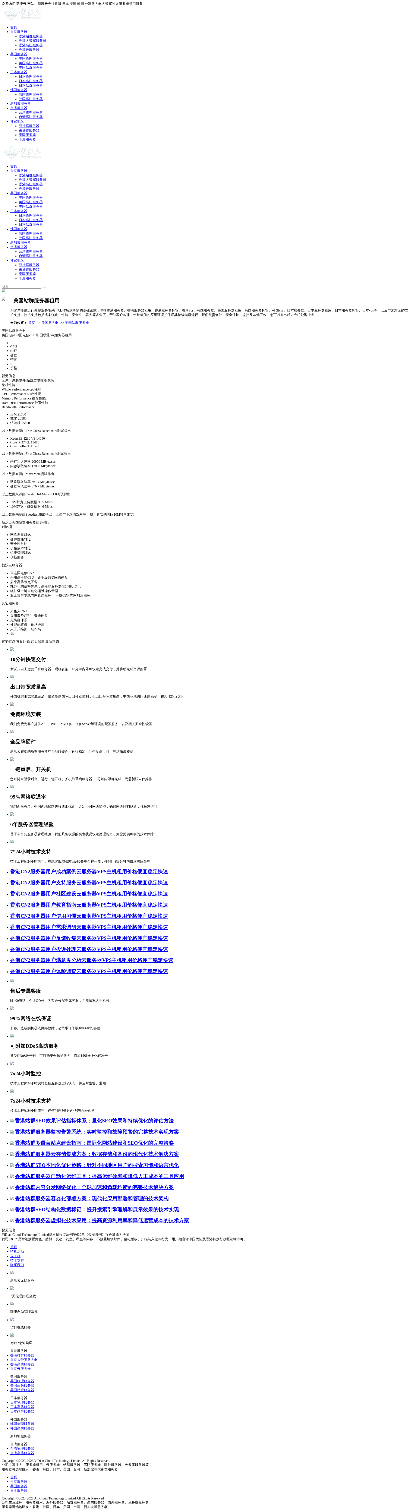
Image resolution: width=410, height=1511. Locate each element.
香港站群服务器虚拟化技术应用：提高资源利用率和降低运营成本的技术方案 (102, 1220)
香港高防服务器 (31, 45)
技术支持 (17, 1260)
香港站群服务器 (31, 36)
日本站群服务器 (31, 85)
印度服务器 (27, 139)
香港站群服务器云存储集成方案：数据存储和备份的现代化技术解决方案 (97, 1154)
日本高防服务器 (31, 81)
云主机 (15, 1256)
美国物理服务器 (31, 58)
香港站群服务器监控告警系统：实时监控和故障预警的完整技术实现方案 (97, 1132)
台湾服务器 (18, 108)
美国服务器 (18, 54)
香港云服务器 (29, 49)
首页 (13, 27)
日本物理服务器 (31, 76)
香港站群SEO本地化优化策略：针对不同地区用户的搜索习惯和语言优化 (97, 1165)
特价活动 (17, 1251)
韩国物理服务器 (31, 94)
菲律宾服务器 (29, 126)
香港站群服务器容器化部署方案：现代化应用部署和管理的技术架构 (92, 1198)
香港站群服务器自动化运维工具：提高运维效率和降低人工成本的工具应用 (99, 1176)
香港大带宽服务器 (32, 40)
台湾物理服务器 (31, 112)
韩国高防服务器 (31, 99)
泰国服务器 (27, 135)
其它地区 (17, 121)
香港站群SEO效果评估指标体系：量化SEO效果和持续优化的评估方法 (94, 1120)
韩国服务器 (18, 90)
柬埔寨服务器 (29, 130)
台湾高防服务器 (31, 117)
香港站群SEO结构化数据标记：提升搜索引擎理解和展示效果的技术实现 (97, 1209)
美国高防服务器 (31, 63)
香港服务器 (18, 32)
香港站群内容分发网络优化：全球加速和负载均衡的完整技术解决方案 (94, 1187)
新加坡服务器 (20, 103)
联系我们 (17, 1265)
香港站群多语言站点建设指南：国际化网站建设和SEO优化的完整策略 (94, 1143)
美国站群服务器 (31, 67)
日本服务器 (18, 72)
